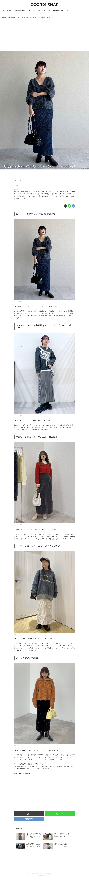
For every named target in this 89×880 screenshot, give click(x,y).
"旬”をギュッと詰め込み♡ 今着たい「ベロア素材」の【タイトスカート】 (39, 166)
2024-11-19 (18, 180)
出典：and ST (85, 168)
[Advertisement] (44, 35)
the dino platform (46, 875)
